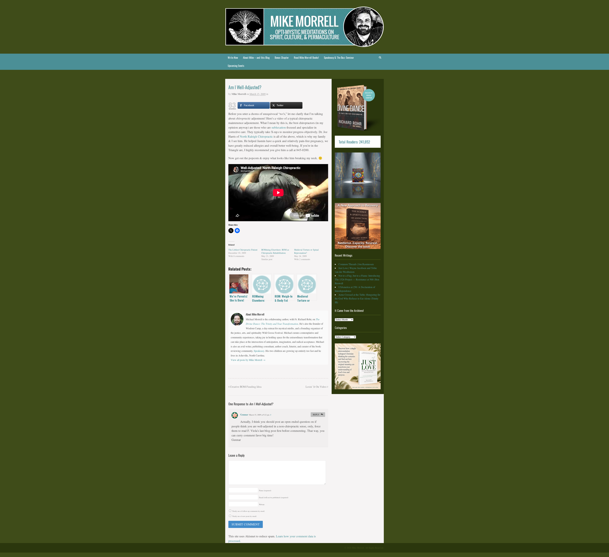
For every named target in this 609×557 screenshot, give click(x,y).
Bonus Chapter (282, 58)
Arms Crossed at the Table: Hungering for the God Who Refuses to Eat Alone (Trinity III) (357, 298)
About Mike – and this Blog (256, 58)
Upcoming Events (236, 66)
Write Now (233, 58)
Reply (316, 414)
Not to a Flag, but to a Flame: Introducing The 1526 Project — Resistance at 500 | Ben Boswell (357, 279)
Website (262, 504)
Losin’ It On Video (316, 386)
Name (265, 490)
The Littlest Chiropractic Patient (242, 249)
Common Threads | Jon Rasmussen (356, 264)
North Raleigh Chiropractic (256, 136)
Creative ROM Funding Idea (245, 386)
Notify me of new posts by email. (244, 516)
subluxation (279, 127)
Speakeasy (259, 350)
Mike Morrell (239, 94)
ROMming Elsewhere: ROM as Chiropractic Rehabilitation (275, 251)
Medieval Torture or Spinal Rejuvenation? (306, 251)
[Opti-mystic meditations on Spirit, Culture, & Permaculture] (304, 45)
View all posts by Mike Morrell (248, 359)
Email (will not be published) (273, 497)
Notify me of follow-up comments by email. (248, 511)
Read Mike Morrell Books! (306, 58)
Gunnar (244, 414)
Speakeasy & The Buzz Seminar (339, 58)
